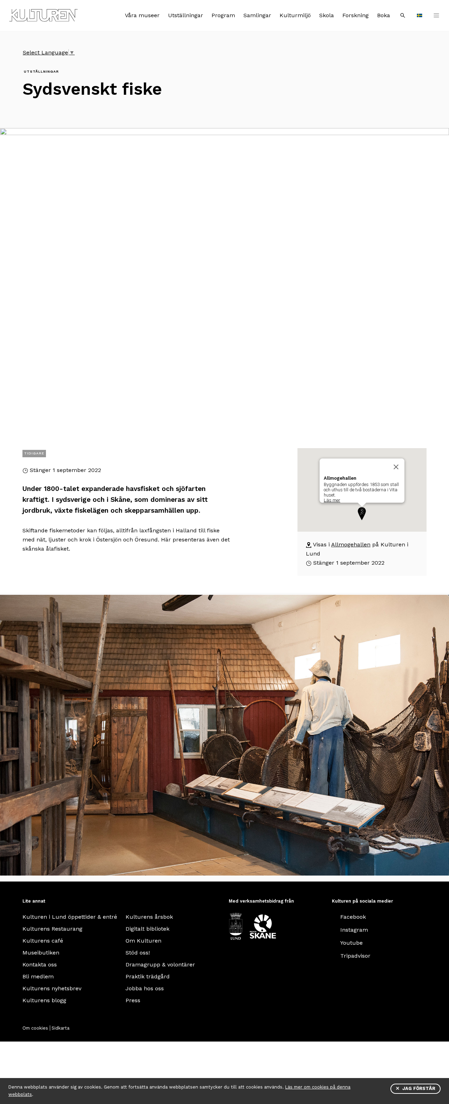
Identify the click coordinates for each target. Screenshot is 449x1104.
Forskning (355, 15)
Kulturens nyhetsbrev (51, 988)
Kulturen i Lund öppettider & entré (69, 916)
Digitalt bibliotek (147, 928)
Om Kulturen (143, 940)
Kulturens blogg (44, 1000)
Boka (383, 15)
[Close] (396, 467)
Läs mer (332, 500)
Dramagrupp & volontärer (160, 964)
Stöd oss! (138, 952)
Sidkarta (60, 1028)
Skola (326, 15)
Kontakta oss (39, 964)
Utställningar (185, 15)
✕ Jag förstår (415, 1088)
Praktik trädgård (148, 976)
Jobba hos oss (145, 988)
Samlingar (257, 15)
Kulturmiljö (295, 15)
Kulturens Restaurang (52, 928)
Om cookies (35, 1028)
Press (133, 1000)
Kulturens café (42, 940)
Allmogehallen (350, 544)
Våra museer (142, 15)
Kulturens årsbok (149, 916)
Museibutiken (40, 952)
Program (223, 15)
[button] (361, 514)
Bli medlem (38, 976)
